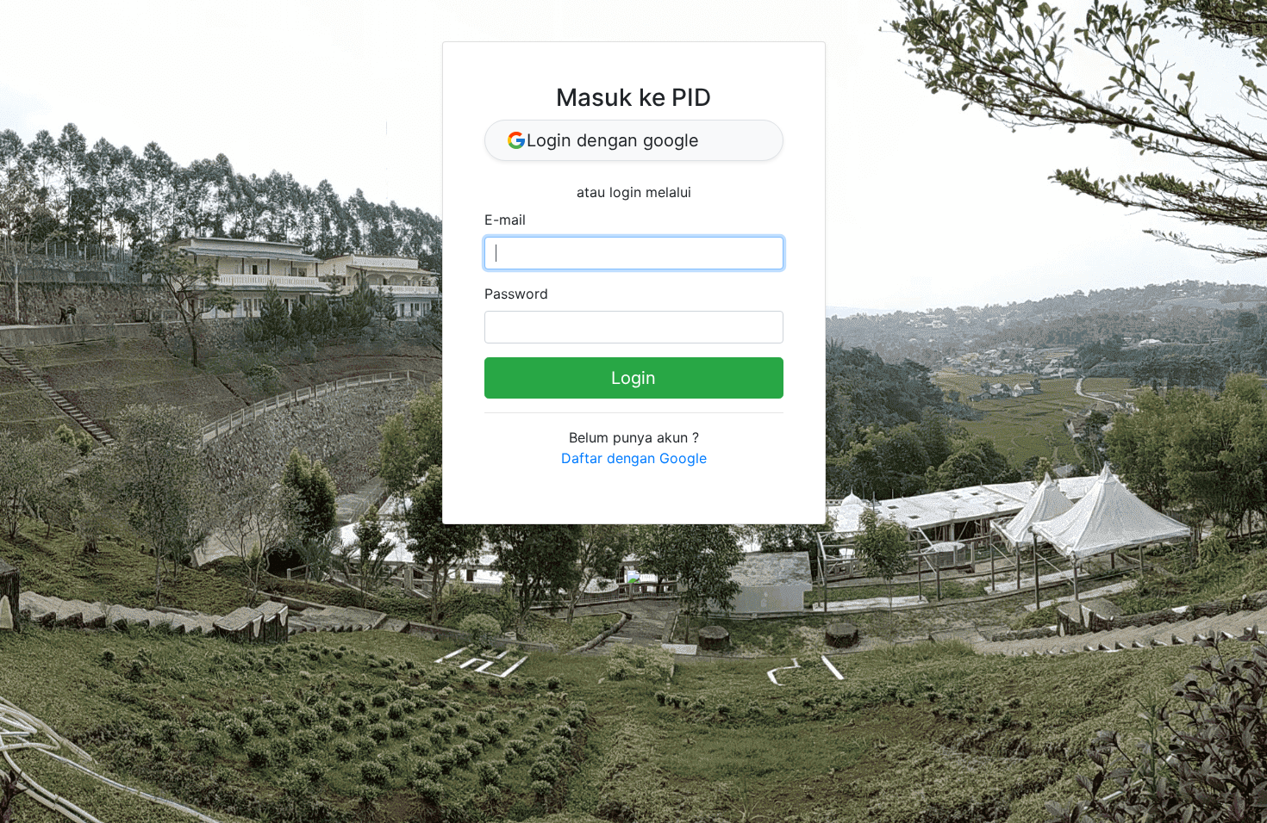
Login (633, 378)
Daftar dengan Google (634, 458)
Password (516, 293)
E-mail (505, 219)
